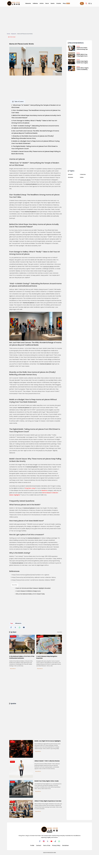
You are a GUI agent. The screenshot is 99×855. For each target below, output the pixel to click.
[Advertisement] (49, 20)
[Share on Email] (24, 627)
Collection (83, 174)
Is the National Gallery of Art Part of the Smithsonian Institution (21, 657)
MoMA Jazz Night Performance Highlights (47, 741)
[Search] (86, 3)
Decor (47, 3)
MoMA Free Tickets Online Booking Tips (82, 48)
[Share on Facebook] (11, 627)
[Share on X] (15, 627)
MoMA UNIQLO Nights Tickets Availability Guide (83, 68)
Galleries (35, 3)
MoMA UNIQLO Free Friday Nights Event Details (82, 55)
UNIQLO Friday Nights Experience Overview (47, 801)
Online (81, 177)
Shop (66, 3)
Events (52, 3)
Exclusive (70, 177)
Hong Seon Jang (30, 488)
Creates (58, 3)
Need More (59, 632)
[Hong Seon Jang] (13, 3)
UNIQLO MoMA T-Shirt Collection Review (47, 761)
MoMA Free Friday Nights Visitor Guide (46, 781)
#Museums (18, 623)
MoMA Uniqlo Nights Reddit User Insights (82, 61)
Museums (28, 3)
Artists (42, 3)
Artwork (70, 174)
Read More (13, 668)
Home (8, 33)
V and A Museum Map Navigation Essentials (46, 657)
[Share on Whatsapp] (19, 627)
